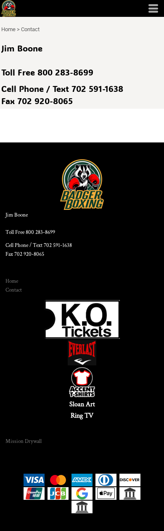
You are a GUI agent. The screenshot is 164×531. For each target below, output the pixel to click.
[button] (82, 319)
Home (8, 29)
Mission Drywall (23, 441)
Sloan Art (82, 404)
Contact (13, 290)
